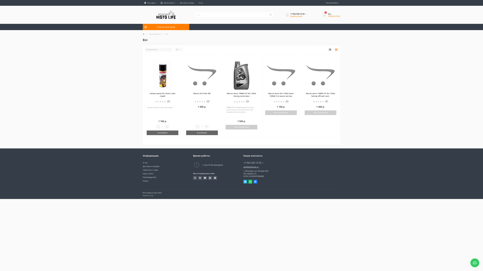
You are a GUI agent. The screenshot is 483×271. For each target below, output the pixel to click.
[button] (168, 3)
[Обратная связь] (475, 262)
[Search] (270, 14)
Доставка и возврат (187, 3)
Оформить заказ (334, 16)
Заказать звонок (296, 16)
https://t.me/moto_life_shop (215, 178)
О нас (201, 3)
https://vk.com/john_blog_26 (200, 178)
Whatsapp (250, 182)
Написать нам (148, 195)
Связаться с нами (150, 170)
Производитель (155, 34)
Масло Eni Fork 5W (201, 93)
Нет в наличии (241, 127)
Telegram (245, 182)
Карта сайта (148, 173)
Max (255, 182)
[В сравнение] (176, 62)
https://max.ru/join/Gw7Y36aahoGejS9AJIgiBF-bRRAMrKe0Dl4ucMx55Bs (210, 178)
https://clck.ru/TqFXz (205, 178)
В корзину (163, 133)
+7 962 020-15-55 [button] (252, 162)
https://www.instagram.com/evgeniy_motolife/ (195, 178)
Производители (149, 177)
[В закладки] (176, 58)
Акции (145, 181)
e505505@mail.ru (251, 167)
